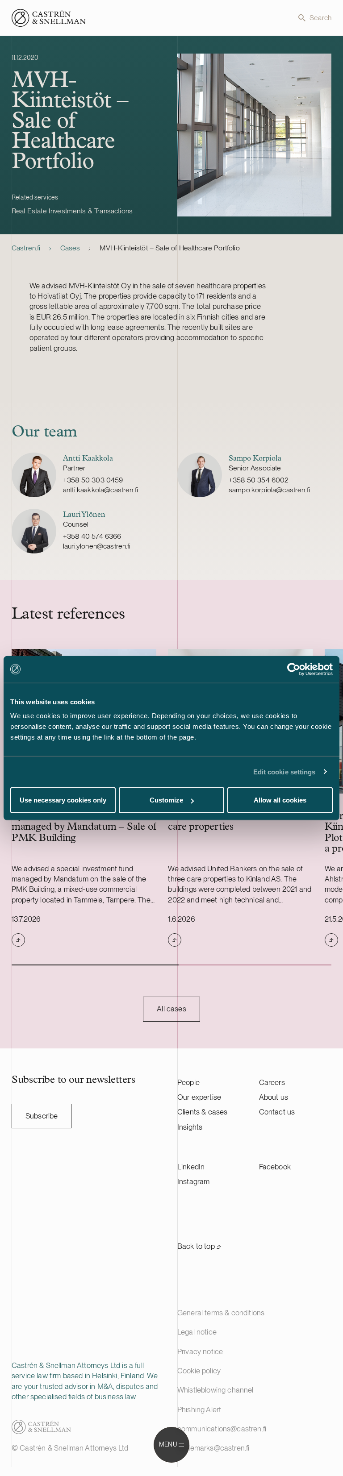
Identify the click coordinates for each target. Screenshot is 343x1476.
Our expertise (199, 1097)
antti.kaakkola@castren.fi (100, 490)
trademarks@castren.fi (213, 1447)
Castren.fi (26, 248)
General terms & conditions (220, 1312)
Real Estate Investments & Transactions (72, 211)
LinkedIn (191, 1166)
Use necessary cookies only (63, 800)
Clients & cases (202, 1111)
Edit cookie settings (284, 771)
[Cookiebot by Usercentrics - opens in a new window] (294, 669)
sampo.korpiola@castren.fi (269, 490)
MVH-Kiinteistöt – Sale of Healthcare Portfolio (169, 248)
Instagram (193, 1181)
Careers (272, 1082)
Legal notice (197, 1331)
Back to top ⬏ (199, 1246)
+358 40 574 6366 (92, 536)
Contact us (277, 1111)
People (188, 1082)
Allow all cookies (280, 800)
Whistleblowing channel (215, 1389)
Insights (189, 1127)
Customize (166, 800)
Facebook (275, 1166)
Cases (70, 248)
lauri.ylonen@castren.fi (97, 546)
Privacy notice (200, 1351)
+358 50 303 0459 (93, 480)
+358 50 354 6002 (259, 480)
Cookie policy (199, 1370)
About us (273, 1097)
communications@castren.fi (221, 1428)
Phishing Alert (199, 1409)
